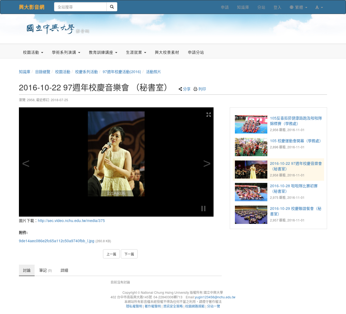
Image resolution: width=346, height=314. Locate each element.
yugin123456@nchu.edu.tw (215, 297)
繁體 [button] (299, 7)
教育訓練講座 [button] (102, 52)
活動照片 (153, 71)
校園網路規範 (195, 306)
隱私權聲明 (134, 306)
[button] (319, 7)
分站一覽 (213, 306)
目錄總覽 (42, 71)
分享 (187, 88)
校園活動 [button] (32, 52)
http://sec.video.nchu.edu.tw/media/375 (71, 220)
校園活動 (62, 71)
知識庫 (24, 71)
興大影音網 (32, 7)
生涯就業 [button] (135, 52)
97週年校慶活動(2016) (122, 71)
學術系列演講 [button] (65, 52)
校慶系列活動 (86, 71)
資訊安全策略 (173, 306)
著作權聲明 (153, 306)
